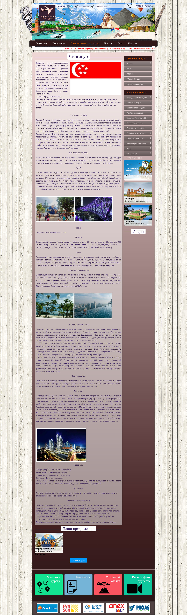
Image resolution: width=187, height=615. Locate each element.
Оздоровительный (135, 123)
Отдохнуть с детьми (135, 128)
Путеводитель (59, 43)
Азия (129, 69)
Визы (120, 43)
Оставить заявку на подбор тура (84, 43)
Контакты (132, 43)
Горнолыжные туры (135, 138)
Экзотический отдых (136, 108)
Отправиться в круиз (136, 133)
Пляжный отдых (134, 103)
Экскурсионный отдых (137, 97)
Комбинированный (135, 113)
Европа (130, 64)
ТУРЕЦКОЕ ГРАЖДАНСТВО (134, 154)
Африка (130, 74)
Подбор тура (41, 43)
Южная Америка (134, 79)
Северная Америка (135, 84)
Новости (108, 43)
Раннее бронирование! (136, 143)
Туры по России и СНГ (137, 118)
